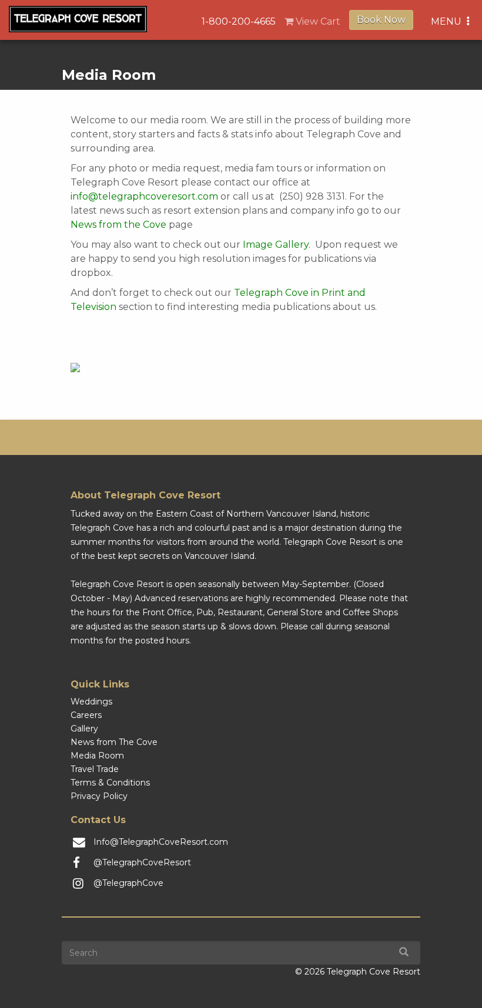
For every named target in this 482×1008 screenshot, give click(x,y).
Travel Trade (95, 769)
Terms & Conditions (110, 782)
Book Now (381, 19)
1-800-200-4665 (239, 21)
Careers (86, 715)
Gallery (84, 728)
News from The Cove (114, 742)
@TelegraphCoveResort (142, 862)
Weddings (91, 701)
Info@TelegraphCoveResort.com (160, 842)
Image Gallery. (276, 244)
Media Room (97, 755)
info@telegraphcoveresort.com (144, 196)
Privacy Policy (99, 796)
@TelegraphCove (128, 883)
